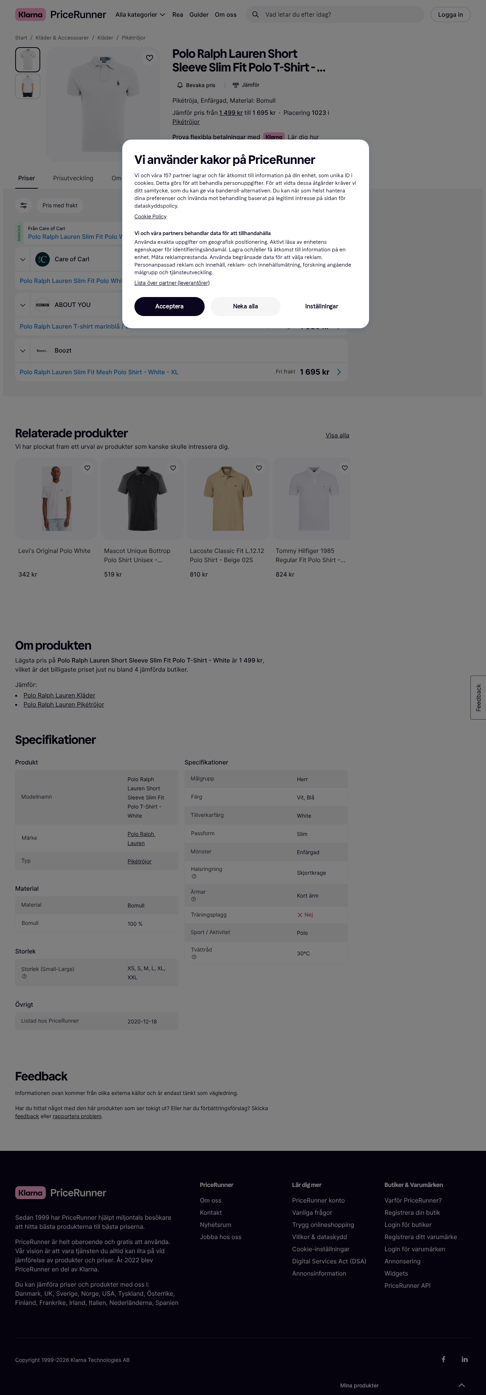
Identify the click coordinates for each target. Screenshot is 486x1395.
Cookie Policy (150, 216)
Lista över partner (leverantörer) (171, 283)
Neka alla (245, 306)
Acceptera (169, 306)
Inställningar (321, 306)
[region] (245, 234)
